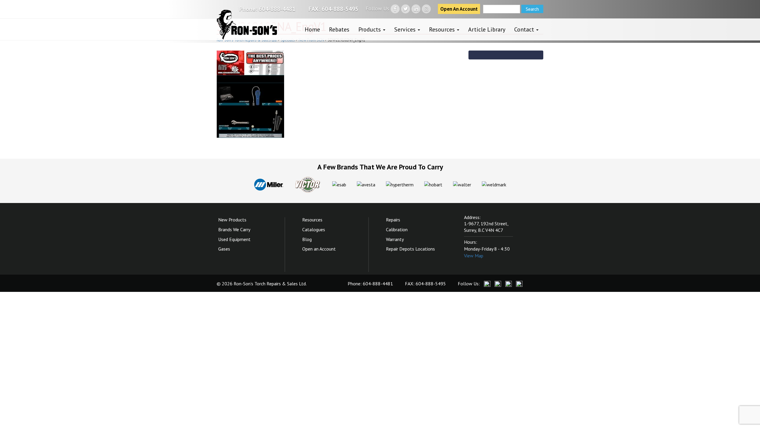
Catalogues (313, 229)
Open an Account (319, 249)
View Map (473, 256)
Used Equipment (234, 239)
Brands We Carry (234, 229)
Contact (525, 29)
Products (370, 29)
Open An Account (459, 9)
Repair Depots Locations (410, 249)
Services (405, 29)
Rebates (339, 29)
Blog (307, 239)
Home (312, 29)
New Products (232, 220)
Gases (224, 249)
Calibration (397, 229)
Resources (442, 29)
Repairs (393, 220)
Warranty (395, 239)
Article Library (486, 29)
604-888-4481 (277, 9)
